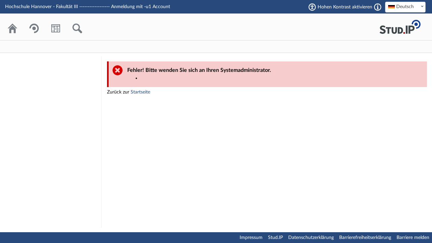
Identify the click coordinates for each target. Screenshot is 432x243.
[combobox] (405, 7)
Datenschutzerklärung (311, 237)
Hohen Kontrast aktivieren (345, 7)
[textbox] (405, 6)
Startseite (140, 92)
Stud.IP (275, 237)
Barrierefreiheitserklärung (365, 237)
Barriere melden (413, 237)
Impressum (251, 237)
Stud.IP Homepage (400, 27)
